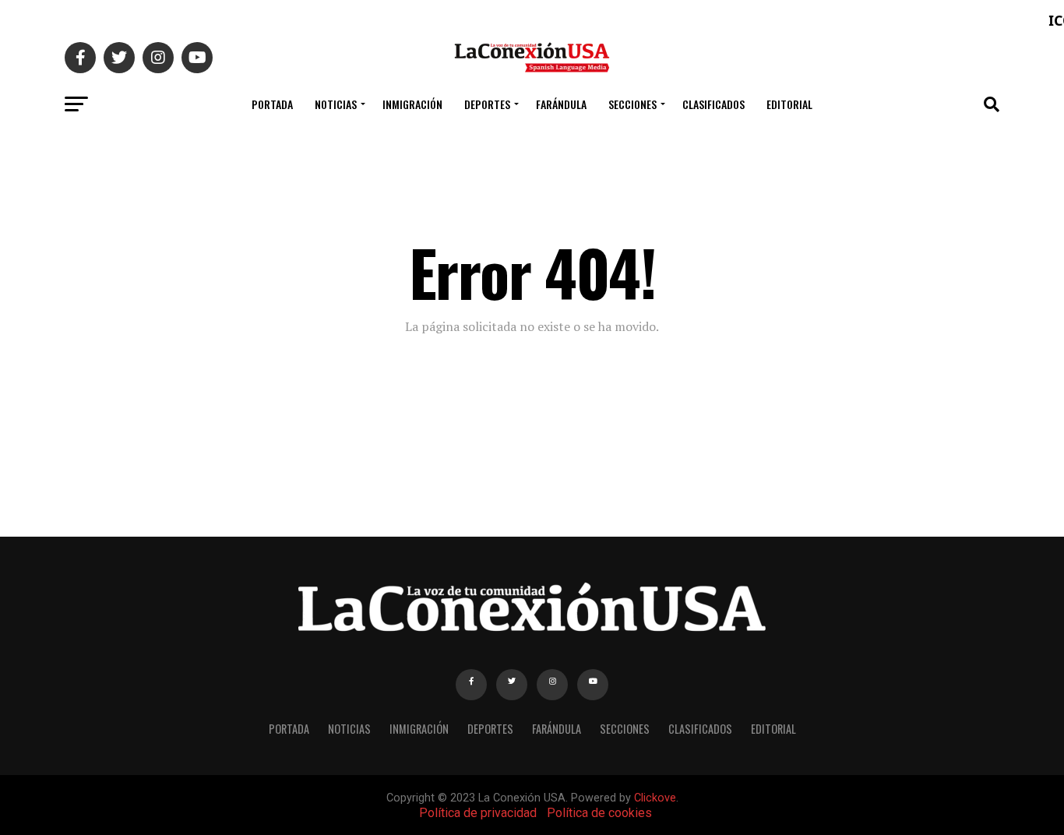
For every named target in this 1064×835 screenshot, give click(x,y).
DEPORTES (487, 104)
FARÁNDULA (561, 104)
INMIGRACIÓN (412, 104)
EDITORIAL (789, 104)
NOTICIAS (336, 104)
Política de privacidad (478, 812)
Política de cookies (599, 812)
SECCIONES (632, 104)
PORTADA (272, 104)
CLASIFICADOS (713, 104)
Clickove (655, 798)
